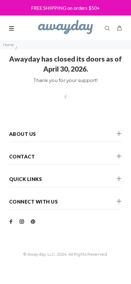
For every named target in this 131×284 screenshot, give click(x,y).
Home (8, 44)
